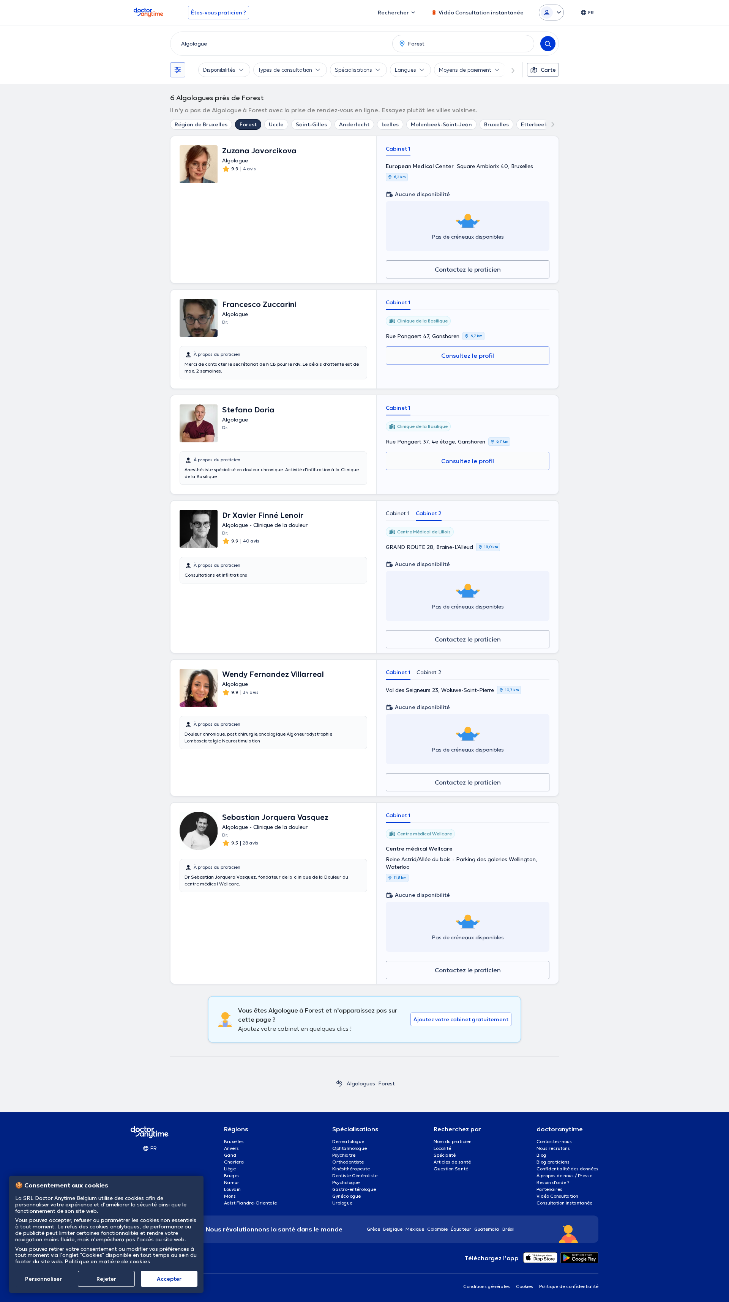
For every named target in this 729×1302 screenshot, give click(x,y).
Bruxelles (496, 124)
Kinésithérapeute (351, 1168)
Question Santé (451, 1168)
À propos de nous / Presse (564, 1175)
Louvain (232, 1189)
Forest (248, 124)
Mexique (415, 1229)
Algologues (361, 1083)
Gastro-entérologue (354, 1189)
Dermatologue (348, 1141)
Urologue (342, 1203)
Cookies (524, 1286)
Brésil (508, 1229)
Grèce (373, 1229)
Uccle (276, 124)
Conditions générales (486, 1286)
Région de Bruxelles (201, 124)
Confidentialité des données (567, 1168)
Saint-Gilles (311, 124)
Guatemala (486, 1229)
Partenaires (549, 1189)
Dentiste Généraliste (354, 1175)
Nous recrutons (553, 1148)
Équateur (461, 1229)
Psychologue (346, 1182)
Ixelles (390, 124)
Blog (541, 1155)
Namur (231, 1182)
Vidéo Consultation (557, 1196)
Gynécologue (346, 1196)
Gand (230, 1155)
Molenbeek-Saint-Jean (441, 124)
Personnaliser (43, 1278)
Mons (230, 1196)
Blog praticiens (553, 1162)
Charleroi (234, 1162)
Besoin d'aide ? (553, 1182)
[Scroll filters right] (508, 69)
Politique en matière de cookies (107, 1261)
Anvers (231, 1148)
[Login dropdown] (551, 12)
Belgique (392, 1229)
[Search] (547, 43)
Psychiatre (343, 1155)
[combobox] (280, 43)
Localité (442, 1148)
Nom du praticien (453, 1141)
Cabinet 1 (398, 148)
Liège (230, 1168)
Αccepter (169, 1278)
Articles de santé (452, 1162)
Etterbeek (534, 124)
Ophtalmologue (349, 1148)
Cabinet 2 (429, 513)
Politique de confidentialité (568, 1286)
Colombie (437, 1229)
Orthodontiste (348, 1162)
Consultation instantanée (564, 1203)
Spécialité (445, 1155)
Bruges (232, 1175)
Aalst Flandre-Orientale (250, 1203)
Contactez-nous (554, 1141)
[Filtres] (177, 69)
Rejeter (106, 1278)
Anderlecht (354, 124)
